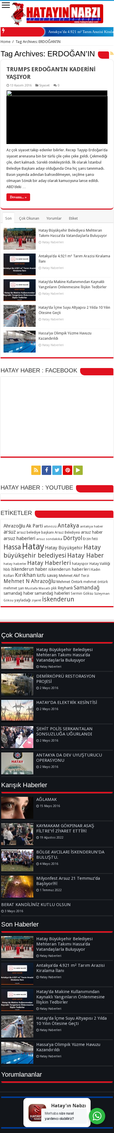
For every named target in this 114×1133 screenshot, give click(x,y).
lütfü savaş (47, 575)
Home (6, 41)
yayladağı (22, 600)
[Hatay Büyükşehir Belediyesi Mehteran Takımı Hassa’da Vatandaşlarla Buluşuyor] (17, 658)
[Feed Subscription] (111, 53)
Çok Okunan (29, 218)
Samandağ (86, 587)
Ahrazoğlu (14, 526)
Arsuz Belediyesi (67, 532)
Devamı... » (18, 197)
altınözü (50, 526)
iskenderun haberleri (69, 569)
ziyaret (36, 600)
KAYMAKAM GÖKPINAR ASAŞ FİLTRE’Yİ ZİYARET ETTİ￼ (65, 828)
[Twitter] (57, 470)
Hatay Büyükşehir (64, 548)
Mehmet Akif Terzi (74, 575)
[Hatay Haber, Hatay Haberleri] (57, 13)
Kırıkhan (25, 575)
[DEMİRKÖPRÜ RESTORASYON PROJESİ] (17, 684)
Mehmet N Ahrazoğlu (30, 581)
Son (8, 218)
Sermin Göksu (82, 593)
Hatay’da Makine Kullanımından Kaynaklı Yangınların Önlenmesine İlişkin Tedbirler (70, 997)
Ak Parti (34, 526)
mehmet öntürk (95, 582)
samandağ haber (19, 593)
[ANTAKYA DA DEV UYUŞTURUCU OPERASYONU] (17, 763)
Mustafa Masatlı (37, 588)
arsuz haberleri (19, 538)
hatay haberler (15, 564)
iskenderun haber (29, 569)
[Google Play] (78, 470)
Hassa (12, 547)
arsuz (10, 532)
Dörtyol (72, 538)
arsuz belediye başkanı (35, 532)
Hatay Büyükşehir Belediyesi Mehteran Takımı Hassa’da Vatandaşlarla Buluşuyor (64, 655)
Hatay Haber (85, 555)
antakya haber (91, 526)
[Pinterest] (67, 470)
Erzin (87, 539)
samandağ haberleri (52, 593)
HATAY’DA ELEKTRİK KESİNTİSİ (66, 702)
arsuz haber (92, 532)
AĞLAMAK (46, 799)
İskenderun (58, 599)
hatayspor (80, 563)
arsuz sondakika (49, 539)
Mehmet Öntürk (69, 581)
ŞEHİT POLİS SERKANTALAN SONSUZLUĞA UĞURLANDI (64, 731)
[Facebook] (46, 470)
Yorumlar (54, 218)
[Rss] (36, 470)
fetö (95, 539)
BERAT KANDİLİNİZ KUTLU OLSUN (36, 904)
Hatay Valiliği (99, 563)
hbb (7, 569)
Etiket (73, 218)
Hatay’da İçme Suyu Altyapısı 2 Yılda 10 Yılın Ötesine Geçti (71, 1021)
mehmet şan (14, 588)
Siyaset (44, 85)
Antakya (68, 525)
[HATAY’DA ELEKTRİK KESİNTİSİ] (17, 711)
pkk (54, 588)
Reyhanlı (65, 588)
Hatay (33, 546)
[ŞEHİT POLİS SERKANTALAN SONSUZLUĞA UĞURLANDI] (17, 737)
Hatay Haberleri (49, 562)
